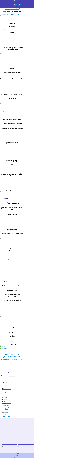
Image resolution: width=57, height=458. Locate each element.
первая (5, 358)
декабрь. (15, 357)
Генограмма (6, 393)
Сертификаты (6, 398)
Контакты (17, 455)
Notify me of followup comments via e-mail (12, 368)
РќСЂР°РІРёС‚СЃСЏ (2, 351)
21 (5, 381)
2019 (3, 357)
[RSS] (20, 4)
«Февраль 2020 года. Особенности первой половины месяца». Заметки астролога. (13, 356)
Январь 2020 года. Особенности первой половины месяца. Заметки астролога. (12, 355)
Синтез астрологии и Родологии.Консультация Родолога (6, 400)
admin (3, 14)
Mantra (20, 456)
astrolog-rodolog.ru (17, 2)
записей (18, 446)
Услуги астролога (6, 401)
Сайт (8, 372)
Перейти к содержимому (17, 5)
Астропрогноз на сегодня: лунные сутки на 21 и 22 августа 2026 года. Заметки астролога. (6, 413)
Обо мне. (18, 7)
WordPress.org (18, 447)
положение (9, 358)
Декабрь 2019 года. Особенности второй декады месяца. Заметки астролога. (13, 354)
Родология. (6, 397)
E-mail (8, 371)
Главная (18, 453)
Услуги (17, 6)
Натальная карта (6, 396)
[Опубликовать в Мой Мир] (3, 348)
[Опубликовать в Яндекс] (3, 350)
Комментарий (6, 367)
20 (4, 381)
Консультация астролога (20, 14)
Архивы (3, 388)
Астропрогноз (15, 14)
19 (3, 381)
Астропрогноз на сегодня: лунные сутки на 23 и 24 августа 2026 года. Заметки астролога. (6, 408)
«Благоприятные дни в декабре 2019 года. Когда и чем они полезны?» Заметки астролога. (12, 359)
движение (12, 357)
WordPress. (23, 456)
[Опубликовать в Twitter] (3, 349)
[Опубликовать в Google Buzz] (4, 346)
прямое (12, 358)
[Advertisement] (12, 38)
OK (6, 385)
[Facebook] (15, 4)
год (10, 357)
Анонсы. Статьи (12, 14)
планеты (7, 358)
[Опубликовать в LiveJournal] (3, 347)
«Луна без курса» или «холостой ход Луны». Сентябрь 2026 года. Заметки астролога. (6, 405)
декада (17, 357)
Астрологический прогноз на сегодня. (6, 392)
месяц (19, 357)
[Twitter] (18, 4)
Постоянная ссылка (18, 358)
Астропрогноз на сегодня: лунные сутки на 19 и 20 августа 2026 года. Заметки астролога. (6, 416)
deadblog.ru (4, 375)
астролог (5, 357)
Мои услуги (6, 395)
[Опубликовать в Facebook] (3, 345)
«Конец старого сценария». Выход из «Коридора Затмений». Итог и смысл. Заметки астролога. (6, 411)
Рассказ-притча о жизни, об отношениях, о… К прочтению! (12, 9)
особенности (21, 357)
